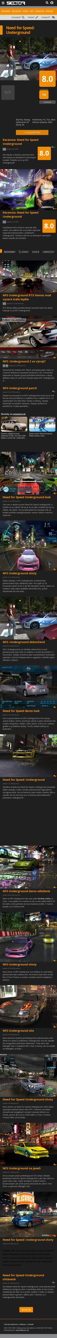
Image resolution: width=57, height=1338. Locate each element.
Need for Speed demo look (21, 711)
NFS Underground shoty (20, 573)
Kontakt (30, 1324)
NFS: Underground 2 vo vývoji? (24, 361)
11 (55, 638)
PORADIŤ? (45, 17)
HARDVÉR (39, 11)
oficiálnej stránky (44, 899)
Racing (27, 119)
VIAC (26, 1309)
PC (4, 365)
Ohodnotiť (47, 102)
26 (55, 292)
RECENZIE (16, 11)
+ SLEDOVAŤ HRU (32, 132)
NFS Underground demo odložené (26, 891)
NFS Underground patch (20, 388)
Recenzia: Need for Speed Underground (20, 142)
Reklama (23, 1324)
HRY (32, 11)
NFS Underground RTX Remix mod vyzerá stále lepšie (27, 297)
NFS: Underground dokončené (24, 642)
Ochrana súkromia (11, 1324)
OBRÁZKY (48, 252)
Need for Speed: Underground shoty (28, 1240)
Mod (4, 303)
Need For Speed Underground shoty (28, 1099)
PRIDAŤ (31, 17)
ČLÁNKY (24, 252)
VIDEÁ (25, 11)
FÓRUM (49, 11)
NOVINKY (5, 11)
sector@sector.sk (22, 1330)
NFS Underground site (18, 1030)
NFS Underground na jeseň (21, 1168)
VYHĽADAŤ (16, 17)
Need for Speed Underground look (27, 497)
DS (7, 365)
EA (28, 122)
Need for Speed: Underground (24, 780)
